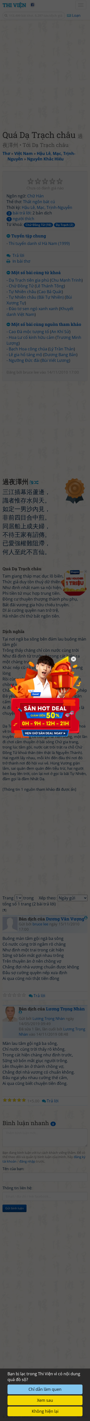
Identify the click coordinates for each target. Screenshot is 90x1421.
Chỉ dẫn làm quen (45, 1389)
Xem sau (45, 1400)
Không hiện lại (45, 1411)
